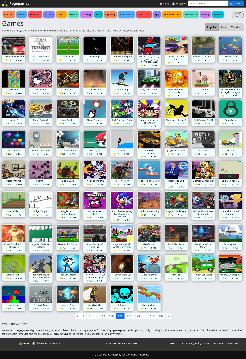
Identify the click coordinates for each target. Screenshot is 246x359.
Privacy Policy (193, 343)
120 (111, 316)
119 (102, 316)
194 (161, 316)
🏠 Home (164, 3)
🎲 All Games (179, 3)
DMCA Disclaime (213, 343)
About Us (55, 343)
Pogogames (19, 3)
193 (152, 316)
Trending (236, 27)
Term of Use (176, 343)
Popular (211, 27)
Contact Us (232, 343)
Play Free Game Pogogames (121, 343)
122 (129, 316)
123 (137, 316)
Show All (238, 14)
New (223, 27)
